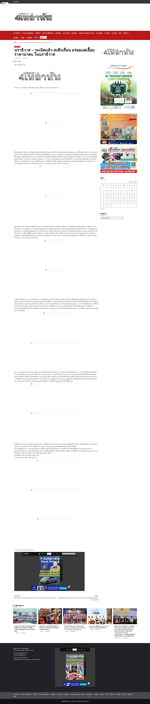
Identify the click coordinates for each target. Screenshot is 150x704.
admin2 (17, 633)
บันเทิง (23, 37)
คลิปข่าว (126, 33)
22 (134, 198)
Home (36, 37)
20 (124, 198)
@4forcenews (18, 58)
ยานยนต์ (114, 33)
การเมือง (107, 33)
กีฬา (120, 33)
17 (109, 198)
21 (129, 198)
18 (113, 198)
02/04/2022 (25, 58)
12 (118, 195)
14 (129, 195)
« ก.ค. (102, 209)
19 (118, 198)
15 (134, 195)
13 (124, 195)
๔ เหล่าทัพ (66, 33)
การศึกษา (38, 33)
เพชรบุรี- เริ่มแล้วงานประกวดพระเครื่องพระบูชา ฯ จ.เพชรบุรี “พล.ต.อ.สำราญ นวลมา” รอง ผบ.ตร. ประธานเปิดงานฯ (75, 627)
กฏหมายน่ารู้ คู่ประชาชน (86, 33)
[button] (136, 35)
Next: (78, 597)
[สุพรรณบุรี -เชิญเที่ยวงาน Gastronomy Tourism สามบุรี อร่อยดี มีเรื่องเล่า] (100, 616)
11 (113, 195)
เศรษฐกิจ (74, 33)
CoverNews (78, 701)
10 (109, 195)
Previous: (35, 597)
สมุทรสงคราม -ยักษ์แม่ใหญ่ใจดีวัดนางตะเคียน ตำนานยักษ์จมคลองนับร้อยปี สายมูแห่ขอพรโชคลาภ (49, 627)
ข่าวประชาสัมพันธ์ (27, 33)
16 (103, 198)
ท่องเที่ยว (58, 33)
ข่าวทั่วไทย (16, 33)
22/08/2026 (22, 633)
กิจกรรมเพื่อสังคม (48, 33)
